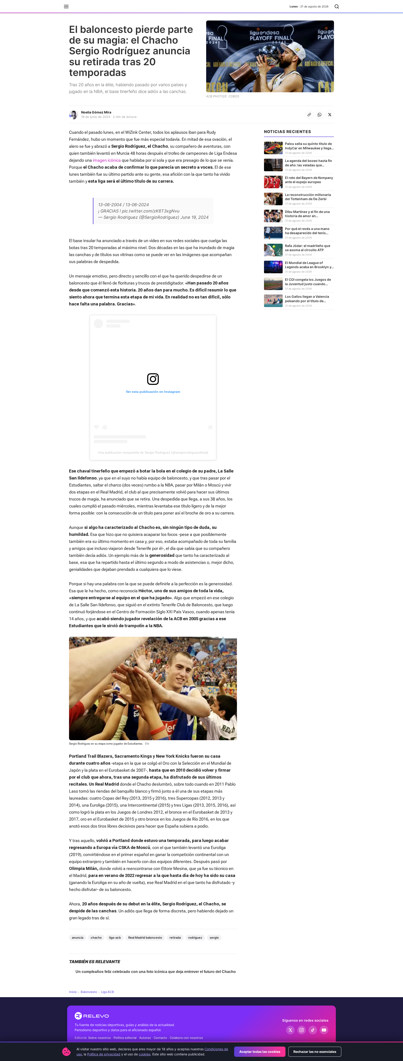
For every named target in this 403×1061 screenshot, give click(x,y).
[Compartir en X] (330, 114)
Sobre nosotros (99, 1038)
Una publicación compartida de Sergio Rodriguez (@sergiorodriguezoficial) (153, 452)
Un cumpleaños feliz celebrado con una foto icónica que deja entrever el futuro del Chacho (156, 972)
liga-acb (115, 937)
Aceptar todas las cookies (259, 1052)
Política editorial (125, 1038)
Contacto (160, 1038)
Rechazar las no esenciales (314, 1052)
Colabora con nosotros (186, 1038)
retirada (175, 937)
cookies (144, 1054)
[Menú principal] (66, 6)
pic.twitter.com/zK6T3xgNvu (150, 211)
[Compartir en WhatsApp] (319, 114)
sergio (214, 937)
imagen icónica (107, 160)
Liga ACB (107, 992)
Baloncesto (89, 992)
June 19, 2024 (195, 217)
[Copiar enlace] (309, 114)
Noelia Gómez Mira (96, 112)
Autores (145, 1038)
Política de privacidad (103, 1054)
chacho (96, 937)
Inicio (73, 992)
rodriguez (195, 937)
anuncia (77, 937)
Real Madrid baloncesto (145, 937)
